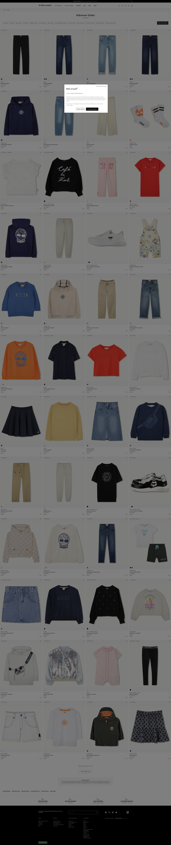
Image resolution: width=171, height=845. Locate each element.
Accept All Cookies (92, 109)
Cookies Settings (81, 108)
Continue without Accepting (101, 86)
